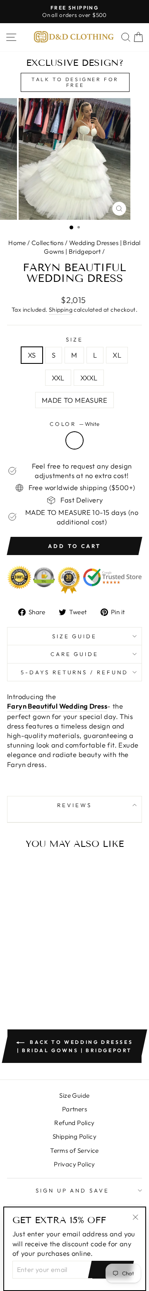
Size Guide (74, 636)
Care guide (74, 654)
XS (32, 355)
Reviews (74, 805)
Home (17, 243)
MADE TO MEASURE (74, 400)
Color (75, 424)
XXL (58, 377)
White (74, 440)
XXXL (89, 377)
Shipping (60, 309)
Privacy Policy (74, 1164)
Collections (47, 243)
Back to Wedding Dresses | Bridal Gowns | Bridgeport (75, 1046)
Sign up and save (73, 1190)
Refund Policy (74, 1123)
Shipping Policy (74, 1136)
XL (117, 355)
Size (74, 339)
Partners (74, 1109)
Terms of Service (74, 1150)
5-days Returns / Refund (74, 672)
